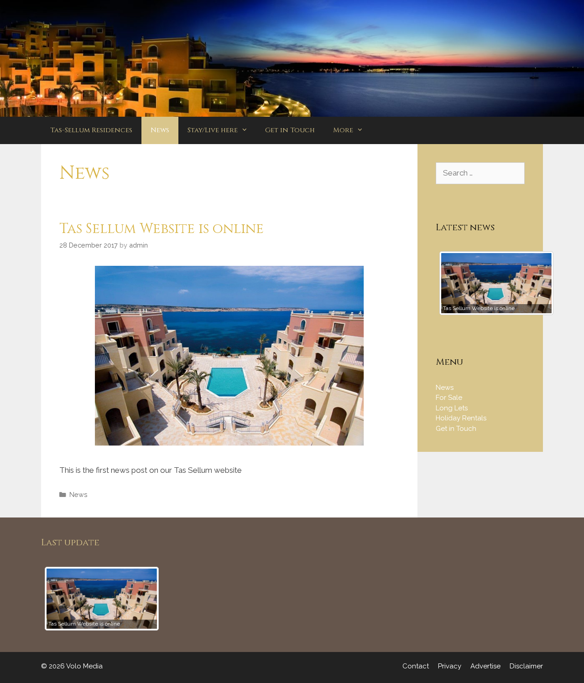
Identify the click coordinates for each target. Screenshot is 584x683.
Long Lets (452, 408)
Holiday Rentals (461, 418)
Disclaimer (526, 666)
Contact (415, 666)
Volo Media (84, 666)
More (343, 130)
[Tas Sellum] (292, 57)
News (160, 130)
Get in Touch (290, 130)
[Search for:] (480, 173)
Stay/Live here (213, 130)
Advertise (485, 666)
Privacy (449, 666)
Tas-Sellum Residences (91, 130)
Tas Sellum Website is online (161, 229)
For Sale (449, 397)
